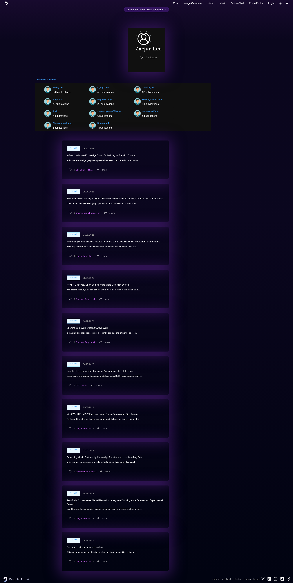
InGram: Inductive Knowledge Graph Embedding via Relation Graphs (101, 155)
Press (247, 579)
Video (211, 3)
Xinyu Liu (57, 99)
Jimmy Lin (57, 87)
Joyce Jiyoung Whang (109, 111)
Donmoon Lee (104, 123)
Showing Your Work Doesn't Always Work (87, 328)
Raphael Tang (104, 99)
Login (271, 3)
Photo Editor (256, 3)
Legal (256, 579)
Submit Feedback (222, 579)
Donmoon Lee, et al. (86, 471)
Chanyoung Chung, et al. (88, 213)
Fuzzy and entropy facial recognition (85, 547)
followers (151, 57)
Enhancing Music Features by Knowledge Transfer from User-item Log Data (104, 457)
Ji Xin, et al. (81, 385)
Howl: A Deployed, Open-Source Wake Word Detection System (98, 284)
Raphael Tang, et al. (85, 299)
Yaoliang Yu (148, 87)
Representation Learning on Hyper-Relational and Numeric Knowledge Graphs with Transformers (115, 198)
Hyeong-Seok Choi (152, 99)
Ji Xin (55, 111)
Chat (175, 3)
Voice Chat (237, 3)
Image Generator (193, 3)
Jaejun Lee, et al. (84, 170)
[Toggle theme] (280, 3)
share (104, 170)
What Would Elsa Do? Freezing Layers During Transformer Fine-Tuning (102, 414)
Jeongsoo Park (150, 111)
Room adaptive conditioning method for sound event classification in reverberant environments (113, 241)
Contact (238, 579)
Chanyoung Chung (62, 123)
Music (223, 3)
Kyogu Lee (103, 87)
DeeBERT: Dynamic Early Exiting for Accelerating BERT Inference (100, 371)
